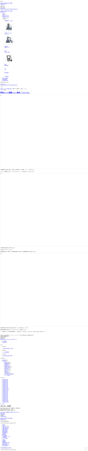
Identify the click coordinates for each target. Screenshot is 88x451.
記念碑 (5, 371)
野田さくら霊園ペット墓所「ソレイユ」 (15, 92)
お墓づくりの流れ (5, 15)
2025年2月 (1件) (5, 398)
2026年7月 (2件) (5, 380)
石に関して (6, 370)
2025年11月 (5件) (5, 389)
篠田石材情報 (6, 363)
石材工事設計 (4, 79)
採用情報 (4, 441)
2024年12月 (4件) (5, 400)
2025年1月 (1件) (5, 399)
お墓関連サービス (5, 427)
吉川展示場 (6, 365)
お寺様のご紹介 (7, 367)
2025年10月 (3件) (5, 390)
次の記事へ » (4, 342)
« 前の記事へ (4, 341)
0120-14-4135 (2, 8)
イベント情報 (4, 438)
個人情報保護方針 (5, 444)
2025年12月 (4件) (5, 388)
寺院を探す (4, 433)
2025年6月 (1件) (5, 394)
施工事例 (4, 434)
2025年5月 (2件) (5, 395)
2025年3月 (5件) (5, 397)
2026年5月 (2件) (5, 382)
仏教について (6, 369)
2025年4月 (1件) (5, 396)
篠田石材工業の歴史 (6, 442)
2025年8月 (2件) (5, 392)
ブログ (1, 89)
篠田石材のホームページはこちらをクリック (8, 339)
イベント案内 (6, 375)
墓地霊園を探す (5, 80)
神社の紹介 (6, 368)
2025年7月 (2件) (5, 393)
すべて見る (2, 403)
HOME (3, 13)
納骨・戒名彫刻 (5, 78)
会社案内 (4, 440)
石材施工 (6, 364)
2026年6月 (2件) (5, 381)
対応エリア (4, 14)
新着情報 (4, 360)
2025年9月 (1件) (5, 391)
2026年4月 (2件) (5, 383)
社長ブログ (6, 362)
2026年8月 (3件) (5, 379)
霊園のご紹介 (6, 366)
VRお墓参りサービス (6, 436)
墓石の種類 (4, 435)
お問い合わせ (2, 414)
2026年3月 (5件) (5, 384)
